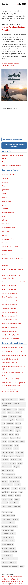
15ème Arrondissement (9, 312)
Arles (11, 431)
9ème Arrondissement (8, 289)
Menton (11, 456)
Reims (4, 463)
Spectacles (5, 190)
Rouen (4, 441)
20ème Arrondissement (9, 331)
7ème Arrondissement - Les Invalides (13, 282)
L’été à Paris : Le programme (10, 339)
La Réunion (5, 492)
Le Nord (21, 400)
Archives (4, 254)
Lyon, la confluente (8, 523)
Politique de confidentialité (10, 579)
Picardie (18, 495)
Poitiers (4, 499)
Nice (3, 420)
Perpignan (10, 423)
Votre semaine (6, 201)
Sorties (3, 216)
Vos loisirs (4, 197)
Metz (20, 492)
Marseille (21, 409)
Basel (22, 566)
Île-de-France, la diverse (10, 519)
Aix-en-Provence (16, 427)
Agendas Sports (7, 445)
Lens (19, 459)
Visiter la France (7, 485)
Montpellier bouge (8, 530)
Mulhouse (5, 438)
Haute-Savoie (14, 503)
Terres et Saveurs (7, 470)
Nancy (4, 495)
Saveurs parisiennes (8, 228)
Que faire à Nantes (8, 541)
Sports (3, 205)
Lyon (3, 413)
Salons (3, 193)
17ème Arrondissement (9, 320)
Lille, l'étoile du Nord (8, 548)
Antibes (4, 456)
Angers (17, 431)
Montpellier (10, 420)
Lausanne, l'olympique (9, 562)
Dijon (17, 434)
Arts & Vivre (12, 463)
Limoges (14, 492)
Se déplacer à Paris (7, 239)
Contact (13, 584)
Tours (11, 499)
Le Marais (4, 265)
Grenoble (5, 431)
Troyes (17, 499)
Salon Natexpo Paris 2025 (10, 379)
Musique (18, 423)
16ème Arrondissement (9, 316)
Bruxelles (17, 485)
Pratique (4, 235)
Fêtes (15, 409)
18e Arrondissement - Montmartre (12, 323)
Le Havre (11, 441)
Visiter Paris (5, 224)
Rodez (20, 463)
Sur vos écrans (7, 449)
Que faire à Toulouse (8, 533)
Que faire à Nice (7, 555)
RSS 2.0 (19, 584)
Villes (19, 416)
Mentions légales (16, 576)
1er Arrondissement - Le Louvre (12, 258)
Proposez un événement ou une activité (14, 145)
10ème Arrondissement (9, 293)
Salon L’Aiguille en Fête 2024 (10, 359)
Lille (3, 423)
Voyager (4, 481)
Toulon (16, 449)
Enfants (4, 220)
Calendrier (4, 209)
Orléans (10, 495)
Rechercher (5, 488)
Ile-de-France (6, 409)
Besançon (5, 459)
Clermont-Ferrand (7, 452)
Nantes (4, 416)
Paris (4, 4)
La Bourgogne (6, 506)
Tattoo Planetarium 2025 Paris (11, 351)
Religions (17, 467)
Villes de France (14, 481)
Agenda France (7, 400)
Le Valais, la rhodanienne (10, 566)
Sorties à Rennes (7, 544)
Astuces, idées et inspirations (11, 477)
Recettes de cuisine (8, 474)
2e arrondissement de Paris (10, 262)
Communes (12, 416)
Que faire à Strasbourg (9, 551)
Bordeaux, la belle (8, 537)
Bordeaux (18, 413)
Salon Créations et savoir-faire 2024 (13, 355)
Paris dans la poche (7, 174)
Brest (19, 438)
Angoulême (19, 456)
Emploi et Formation (8, 212)
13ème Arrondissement (9, 304)
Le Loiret (5, 503)
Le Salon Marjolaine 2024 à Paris (12, 347)
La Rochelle (17, 506)
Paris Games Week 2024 (9, 363)
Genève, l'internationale (9, 559)
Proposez (22, 488)
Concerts (4, 178)
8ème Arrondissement (8, 285)
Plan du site (5, 576)
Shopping (4, 186)
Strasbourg (19, 420)
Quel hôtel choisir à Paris (9, 247)
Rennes (12, 438)
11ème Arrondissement (9, 297)
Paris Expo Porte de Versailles (11, 166)
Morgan (4, 162)
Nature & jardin (7, 467)
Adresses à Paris (6, 250)
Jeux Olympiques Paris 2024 (11, 335)
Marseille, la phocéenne (9, 526)
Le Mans (13, 459)
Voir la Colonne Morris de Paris (12, 139)
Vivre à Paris (5, 243)
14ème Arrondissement (9, 308)
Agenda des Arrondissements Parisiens (11, 404)
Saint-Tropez (19, 452)
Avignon (4, 434)
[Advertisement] (14, 126)
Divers (16, 445)
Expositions (5, 182)
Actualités (5, 427)
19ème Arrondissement (9, 327)
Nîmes (11, 434)
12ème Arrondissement (9, 301)
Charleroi (14, 488)
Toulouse (10, 413)
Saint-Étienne (20, 441)
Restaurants (5, 231)
